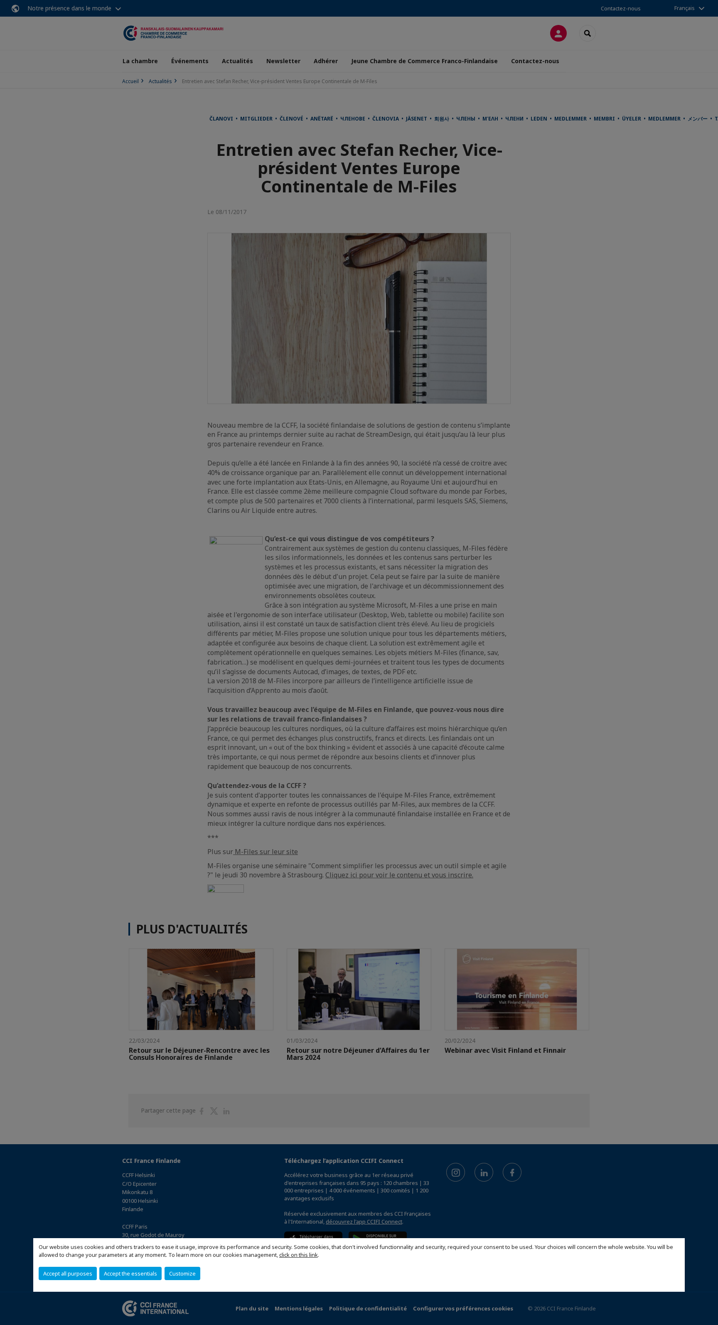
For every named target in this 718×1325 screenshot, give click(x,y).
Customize (182, 1273)
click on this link (298, 1255)
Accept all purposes (67, 1273)
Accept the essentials (130, 1273)
